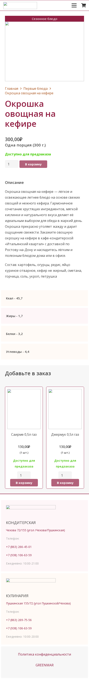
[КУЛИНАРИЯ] (44, 584)
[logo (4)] (20, 5)
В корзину (33, 164)
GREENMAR (45, 665)
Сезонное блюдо (44, 19)
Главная (11, 88)
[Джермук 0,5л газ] (65, 438)
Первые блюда (35, 88)
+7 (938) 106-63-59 (19, 555)
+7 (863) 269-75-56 (19, 620)
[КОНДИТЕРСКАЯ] (44, 511)
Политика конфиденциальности (44, 654)
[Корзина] (83, 5)
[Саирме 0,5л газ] (24, 438)
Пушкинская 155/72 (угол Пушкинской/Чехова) (38, 603)
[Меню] (74, 5)
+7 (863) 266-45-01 (19, 547)
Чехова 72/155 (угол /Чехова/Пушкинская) (35, 530)
